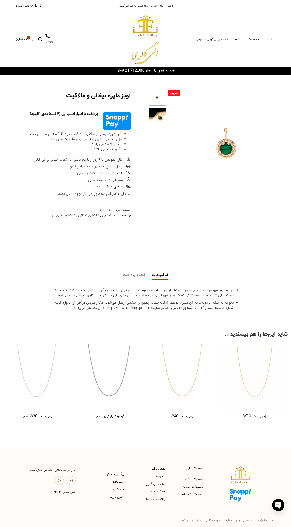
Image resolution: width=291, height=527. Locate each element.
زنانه (102, 210)
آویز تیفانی (110, 215)
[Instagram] (71, 480)
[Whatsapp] (59, 480)
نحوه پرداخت (134, 275)
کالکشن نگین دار (63, 215)
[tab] (160, 275)
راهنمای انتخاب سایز (109, 187)
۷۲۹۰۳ (57, 492)
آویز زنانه (114, 210)
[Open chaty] (278, 505)
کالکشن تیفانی (88, 215)
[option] (157, 97)
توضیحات (160, 275)
